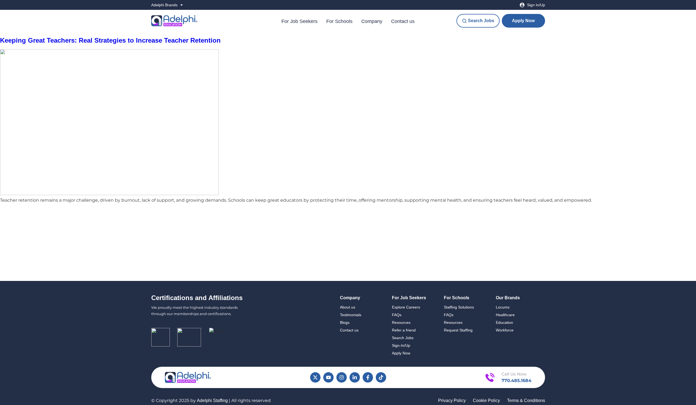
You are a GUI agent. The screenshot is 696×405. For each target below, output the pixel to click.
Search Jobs (402, 338)
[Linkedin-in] (355, 377)
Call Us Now (514, 374)
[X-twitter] (315, 377)
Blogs (345, 322)
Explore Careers (406, 307)
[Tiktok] (381, 377)
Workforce (505, 330)
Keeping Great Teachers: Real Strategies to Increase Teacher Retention (110, 40)
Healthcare (505, 315)
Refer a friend (404, 330)
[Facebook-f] (368, 377)
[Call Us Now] (490, 377)
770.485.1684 (516, 380)
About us (347, 307)
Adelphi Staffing (212, 400)
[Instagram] (341, 377)
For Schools (339, 21)
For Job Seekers (299, 21)
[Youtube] (328, 377)
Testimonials (350, 315)
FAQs (396, 315)
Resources (401, 322)
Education (504, 322)
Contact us (403, 21)
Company (371, 21)
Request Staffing (458, 330)
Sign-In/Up (401, 345)
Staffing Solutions (459, 307)
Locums (502, 307)
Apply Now (401, 353)
